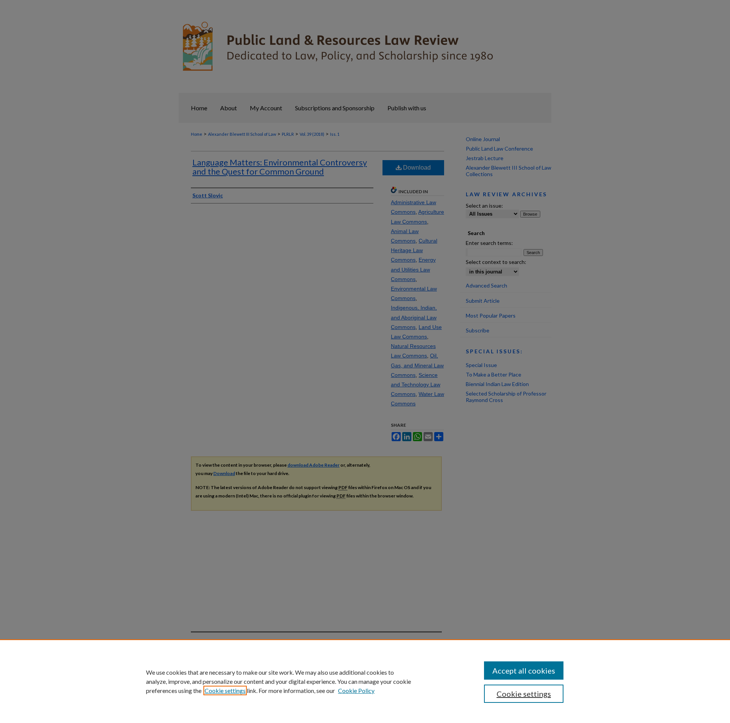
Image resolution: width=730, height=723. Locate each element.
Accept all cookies (523, 670)
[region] (365, 681)
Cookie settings (225, 690)
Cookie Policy (356, 690)
